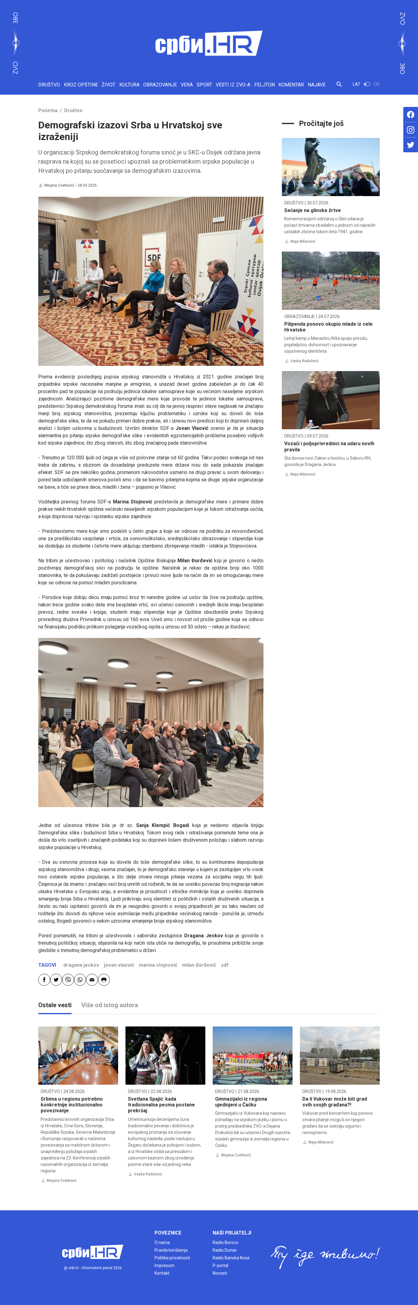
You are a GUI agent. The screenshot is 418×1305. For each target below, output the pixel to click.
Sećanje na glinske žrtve (312, 210)
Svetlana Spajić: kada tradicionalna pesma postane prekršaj (161, 1104)
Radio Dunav (225, 1250)
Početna (48, 110)
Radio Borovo (225, 1242)
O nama (162, 1242)
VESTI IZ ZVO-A (233, 85)
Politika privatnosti (172, 1257)
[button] (339, 87)
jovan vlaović (119, 965)
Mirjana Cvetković (59, 185)
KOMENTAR (291, 85)
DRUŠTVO (49, 85)
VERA (187, 85)
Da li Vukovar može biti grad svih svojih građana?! (334, 1102)
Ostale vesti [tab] (55, 1005)
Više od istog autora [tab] (109, 1005)
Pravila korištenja (171, 1250)
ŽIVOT (108, 85)
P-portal (220, 1265)
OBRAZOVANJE (160, 85)
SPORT (204, 85)
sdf (225, 965)
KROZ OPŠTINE (81, 85)
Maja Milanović (302, 241)
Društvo (73, 110)
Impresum (164, 1265)
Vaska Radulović (304, 361)
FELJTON (264, 85)
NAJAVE (317, 85)
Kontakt (162, 1273)
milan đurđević (199, 965)
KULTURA (129, 85)
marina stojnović (158, 965)
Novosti (220, 1273)
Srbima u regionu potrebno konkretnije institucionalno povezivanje (72, 1104)
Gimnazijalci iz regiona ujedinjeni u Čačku (241, 1102)
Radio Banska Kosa (231, 1257)
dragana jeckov (81, 965)
